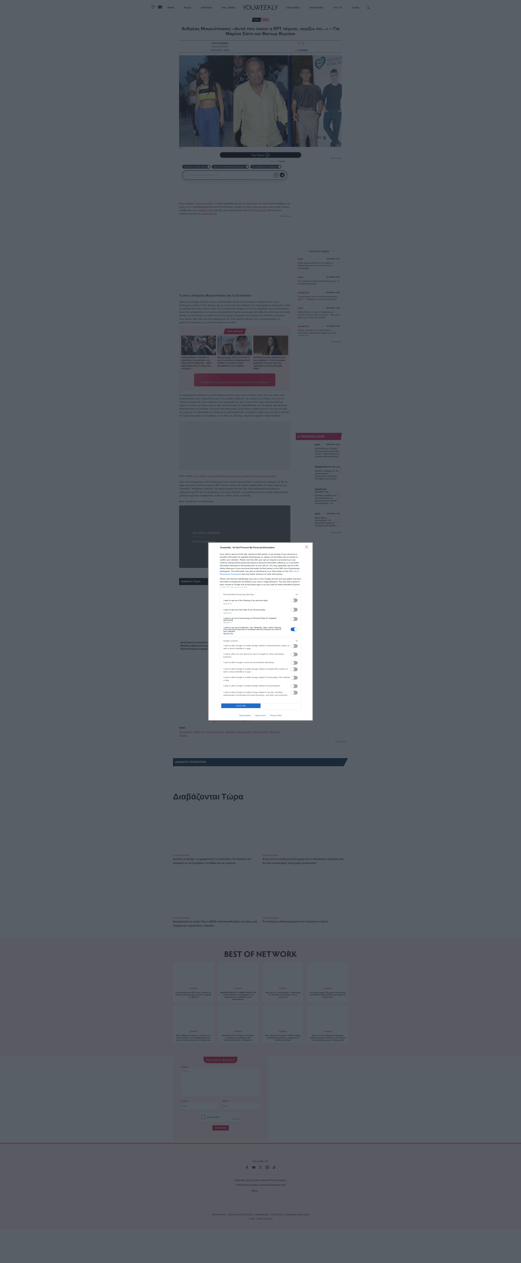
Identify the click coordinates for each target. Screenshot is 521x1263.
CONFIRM (241, 706)
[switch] (294, 600)
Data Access (260, 715)
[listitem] (260, 594)
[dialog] (260, 631)
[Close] (307, 547)
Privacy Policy (276, 715)
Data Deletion (245, 715)
